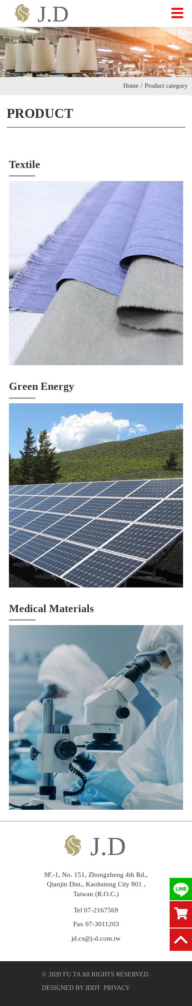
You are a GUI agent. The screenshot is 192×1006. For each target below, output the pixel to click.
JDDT (92, 987)
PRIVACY (117, 987)
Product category (166, 85)
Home (132, 85)
